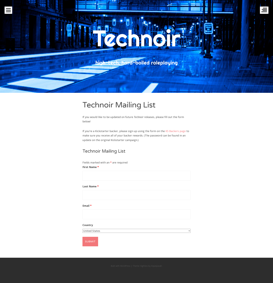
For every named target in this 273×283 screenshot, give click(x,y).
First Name (90, 167)
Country (87, 225)
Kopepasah (156, 266)
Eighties (144, 266)
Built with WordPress (120, 266)
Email (87, 205)
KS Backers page (176, 131)
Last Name (90, 186)
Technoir (136, 38)
